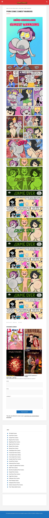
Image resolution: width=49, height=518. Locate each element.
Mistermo (15, 322)
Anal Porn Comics (13, 435)
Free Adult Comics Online (15, 454)
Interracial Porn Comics (14, 463)
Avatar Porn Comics (13, 437)
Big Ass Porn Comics (13, 8)
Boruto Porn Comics (13, 448)
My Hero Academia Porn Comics (16, 469)
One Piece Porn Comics (14, 474)
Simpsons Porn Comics (14, 482)
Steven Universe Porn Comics (16, 484)
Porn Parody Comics (14, 480)
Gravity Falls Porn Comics (15, 459)
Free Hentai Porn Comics (15, 457)
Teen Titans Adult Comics (15, 487)
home (7, 8)
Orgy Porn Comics (13, 476)
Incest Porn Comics (13, 461)
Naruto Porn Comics (13, 472)
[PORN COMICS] (24, 2)
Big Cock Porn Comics (14, 444)
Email (7, 388)
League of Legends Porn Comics (16, 465)
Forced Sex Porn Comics (14, 452)
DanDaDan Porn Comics (14, 450)
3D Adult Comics (13, 433)
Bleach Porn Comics (13, 446)
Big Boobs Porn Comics (14, 442)
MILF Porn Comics (13, 467)
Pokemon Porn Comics (14, 478)
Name (7, 381)
